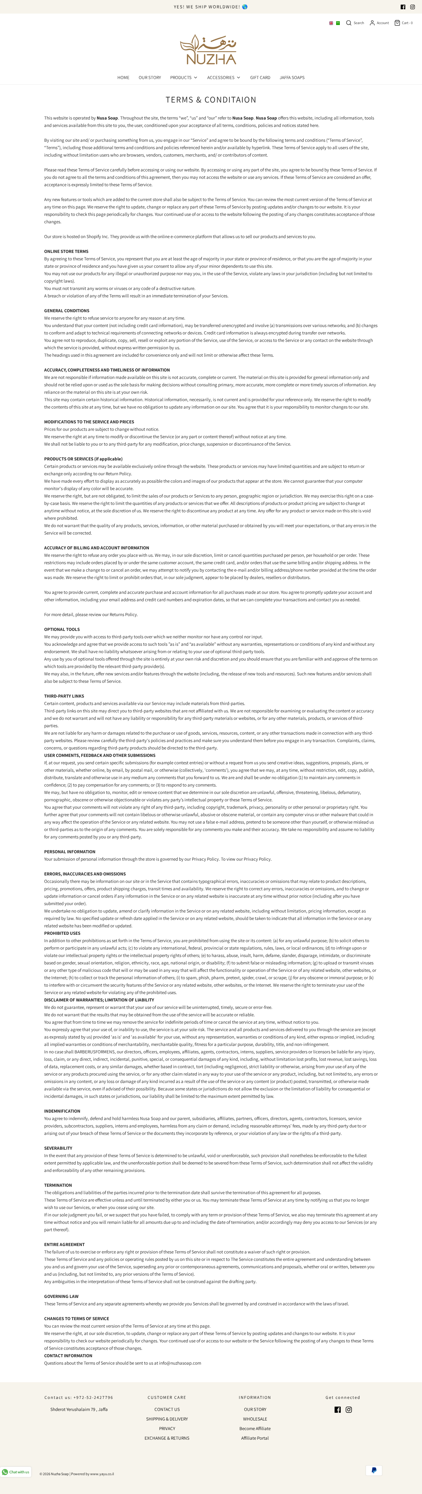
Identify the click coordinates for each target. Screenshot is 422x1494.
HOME (123, 77)
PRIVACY (167, 1428)
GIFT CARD (260, 77)
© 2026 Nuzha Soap (54, 1473)
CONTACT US (167, 1409)
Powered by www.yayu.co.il (92, 1473)
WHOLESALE (255, 1419)
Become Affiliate (255, 1428)
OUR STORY (150, 77)
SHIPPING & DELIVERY (167, 1419)
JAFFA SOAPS (292, 77)
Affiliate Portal (255, 1438)
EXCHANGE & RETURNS (167, 1438)
